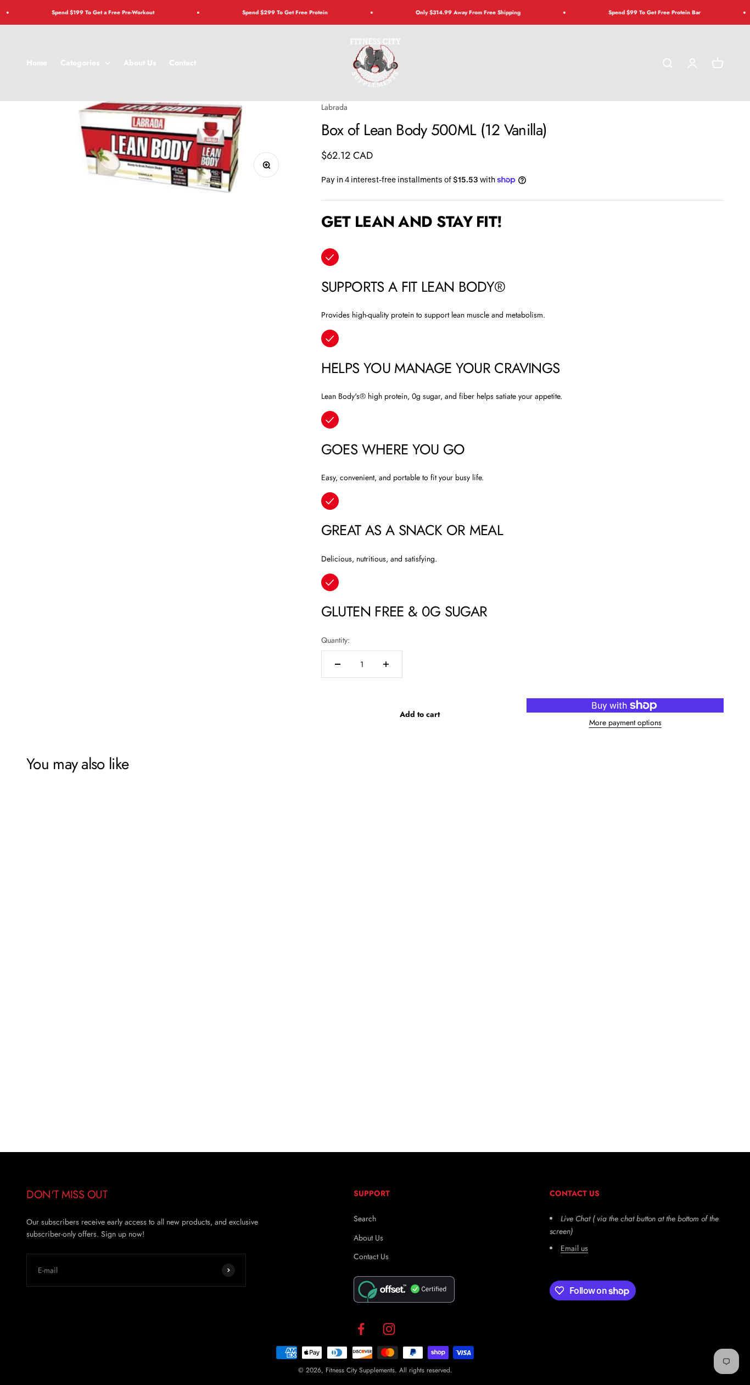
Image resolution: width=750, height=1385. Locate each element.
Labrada (334, 107)
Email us (574, 1248)
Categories (79, 62)
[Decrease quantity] (338, 664)
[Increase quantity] (386, 664)
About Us (140, 62)
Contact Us (371, 1256)
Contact (182, 62)
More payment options (625, 722)
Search (365, 1218)
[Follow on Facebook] (361, 1329)
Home (36, 62)
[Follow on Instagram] (389, 1329)
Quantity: (335, 640)
